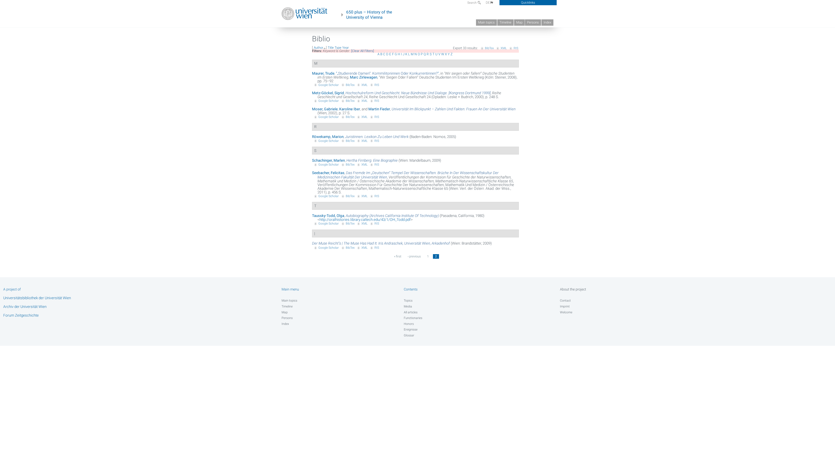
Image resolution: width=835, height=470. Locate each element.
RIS (516, 48)
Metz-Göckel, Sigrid (328, 93)
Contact (565, 300)
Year (345, 48)
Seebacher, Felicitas (328, 173)
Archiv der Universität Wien (25, 306)
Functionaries (413, 318)
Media (408, 306)
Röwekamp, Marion (328, 136)
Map (519, 22)
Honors (409, 324)
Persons (533, 22)
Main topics (486, 22)
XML (504, 48)
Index (547, 22)
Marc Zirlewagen (363, 77)
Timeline (505, 22)
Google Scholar (328, 85)
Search (472, 2)
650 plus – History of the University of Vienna (369, 15)
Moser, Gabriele (325, 109)
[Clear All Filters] (362, 51)
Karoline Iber (349, 109)
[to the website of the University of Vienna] (304, 13)
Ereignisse (411, 329)
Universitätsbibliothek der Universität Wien (37, 298)
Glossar (409, 335)
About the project (573, 289)
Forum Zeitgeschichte (21, 315)
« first (397, 256)
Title (331, 48)
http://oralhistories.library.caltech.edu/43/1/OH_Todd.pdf (365, 219)
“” (387, 73)
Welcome (566, 312)
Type (338, 48)
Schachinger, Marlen (328, 160)
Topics (408, 300)
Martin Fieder (379, 109)
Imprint (565, 306)
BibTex (489, 48)
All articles (411, 312)
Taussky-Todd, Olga (328, 215)
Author (318, 48)
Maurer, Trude (323, 73)
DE (488, 3)
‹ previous (414, 256)
